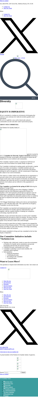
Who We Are (7, 281)
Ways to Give (7, 287)
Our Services (7, 282)
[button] (19, 11)
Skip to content (4, 0)
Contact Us (7, 6)
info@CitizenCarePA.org (7, 349)
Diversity (6, 284)
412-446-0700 (4, 347)
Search (2, 372)
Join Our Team (8, 8)
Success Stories (8, 286)
